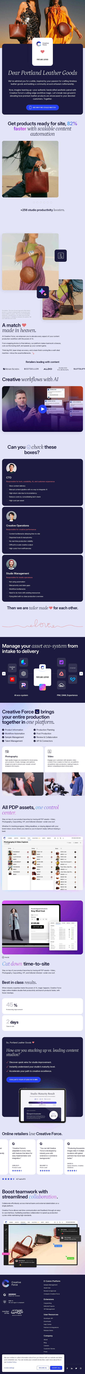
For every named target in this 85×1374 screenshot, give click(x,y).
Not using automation (17, 582)
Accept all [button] (56, 1368)
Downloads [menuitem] (47, 1321)
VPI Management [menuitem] (49, 1309)
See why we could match (44, 107)
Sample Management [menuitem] (50, 1285)
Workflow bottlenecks (17, 589)
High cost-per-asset (16, 500)
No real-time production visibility (21, 541)
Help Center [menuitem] (48, 1324)
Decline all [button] (43, 1368)
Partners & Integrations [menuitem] (51, 1327)
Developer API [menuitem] (48, 1318)
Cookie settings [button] (9, 1368)
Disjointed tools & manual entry (20, 537)
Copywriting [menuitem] (48, 1303)
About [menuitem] (46, 1339)
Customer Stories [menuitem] (49, 1348)
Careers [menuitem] (46, 1345)
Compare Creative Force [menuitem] (52, 1294)
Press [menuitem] (45, 1351)
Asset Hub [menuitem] (47, 1288)
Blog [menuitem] (45, 1342)
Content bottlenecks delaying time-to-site (24, 534)
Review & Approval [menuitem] (50, 1291)
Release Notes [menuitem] (48, 1330)
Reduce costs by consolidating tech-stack (25, 497)
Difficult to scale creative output (21, 545)
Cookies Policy (11, 1362)
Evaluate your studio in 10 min (24, 1080)
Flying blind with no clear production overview (26, 596)
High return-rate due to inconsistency (23, 493)
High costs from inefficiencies (20, 548)
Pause (7, 957)
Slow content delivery (17, 486)
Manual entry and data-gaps (19, 585)
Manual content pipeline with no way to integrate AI (28, 489)
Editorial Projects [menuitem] (49, 1306)
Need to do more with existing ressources (24, 593)
